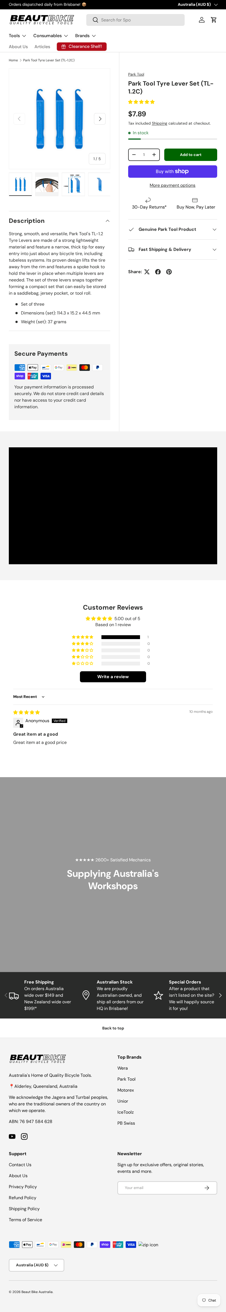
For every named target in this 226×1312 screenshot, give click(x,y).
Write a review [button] (113, 677)
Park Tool (136, 74)
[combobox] (135, 20)
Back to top (113, 1028)
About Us (18, 47)
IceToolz (125, 1112)
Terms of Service (25, 1220)
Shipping (159, 123)
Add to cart (190, 154)
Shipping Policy (24, 1209)
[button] (214, 20)
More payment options (172, 185)
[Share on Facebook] (157, 271)
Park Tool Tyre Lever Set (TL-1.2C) (48, 60)
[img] (26, 712)
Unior (122, 1101)
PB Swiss (126, 1123)
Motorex (125, 1090)
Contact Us (20, 1165)
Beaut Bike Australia (37, 1292)
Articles (42, 47)
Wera (122, 1068)
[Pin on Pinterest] (168, 271)
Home (13, 60)
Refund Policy (22, 1198)
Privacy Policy (23, 1187)
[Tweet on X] (146, 271)
